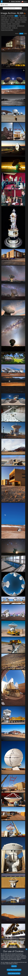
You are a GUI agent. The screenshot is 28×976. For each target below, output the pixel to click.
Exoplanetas (23, 17)
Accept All (14, 966)
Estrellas (14, 28)
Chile (23, 15)
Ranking (21, 33)
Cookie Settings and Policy (14, 973)
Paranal (24, 22)
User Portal (18, 1)
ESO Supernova (15, 17)
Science (13, 1)
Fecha (25, 33)
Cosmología (4, 17)
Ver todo (3, 15)
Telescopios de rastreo (7, 30)
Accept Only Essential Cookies (14, 969)
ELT (9, 17)
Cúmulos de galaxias (21, 19)
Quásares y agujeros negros (8, 26)
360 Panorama (10, 15)
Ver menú (5, 4)
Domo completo (5, 19)
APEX (20, 15)
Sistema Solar (20, 26)
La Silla (11, 22)
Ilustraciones (4, 22)
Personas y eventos (6, 24)
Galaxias (12, 19)
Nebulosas (17, 22)
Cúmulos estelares (6, 28)
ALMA (16, 15)
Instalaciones (15, 24)
